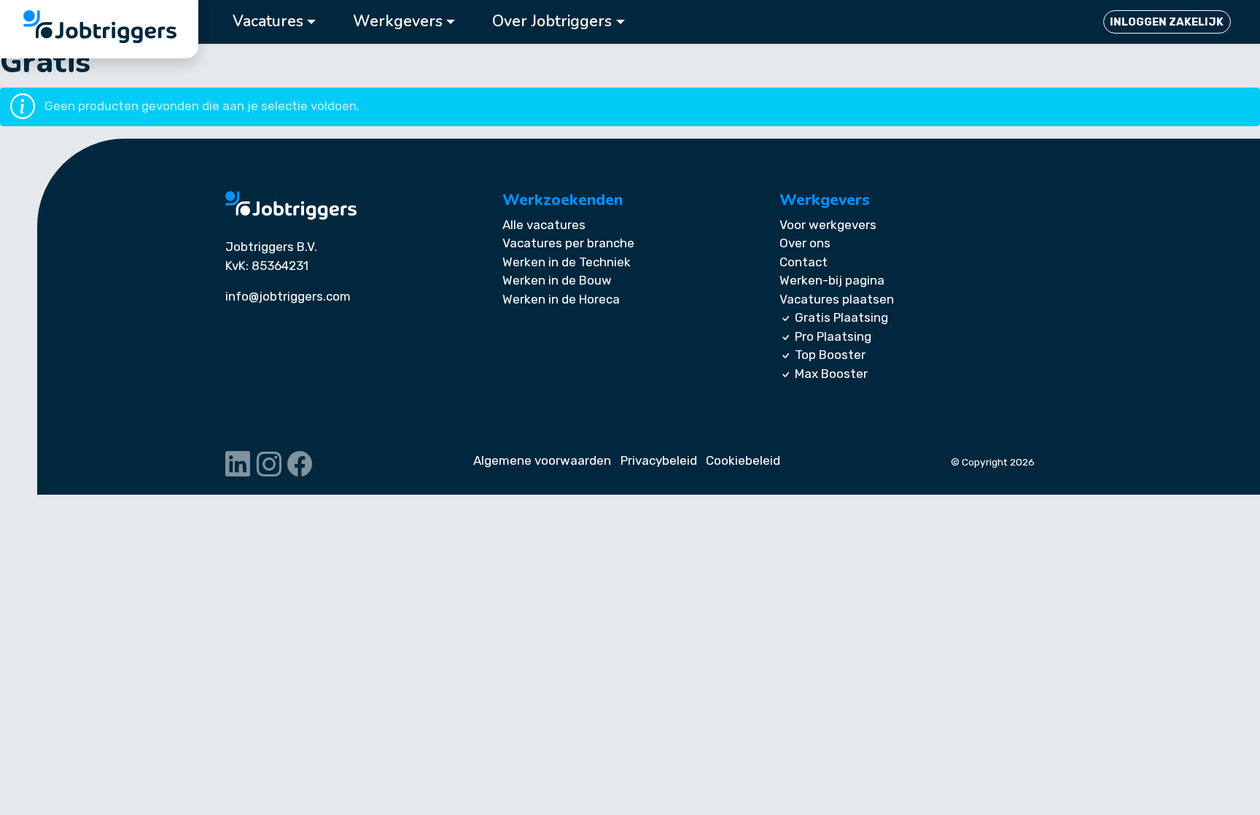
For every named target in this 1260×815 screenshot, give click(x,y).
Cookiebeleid (743, 460)
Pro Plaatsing (833, 336)
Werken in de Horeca (561, 299)
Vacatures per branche (568, 243)
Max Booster (831, 373)
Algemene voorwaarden (542, 460)
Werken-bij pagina (831, 280)
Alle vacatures (544, 224)
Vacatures (268, 21)
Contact (803, 262)
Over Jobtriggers (552, 21)
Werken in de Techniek (566, 262)
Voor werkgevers (827, 224)
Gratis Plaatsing (841, 317)
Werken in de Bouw (557, 280)
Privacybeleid (659, 460)
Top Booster (830, 354)
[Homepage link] (291, 205)
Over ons (805, 243)
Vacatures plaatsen (836, 299)
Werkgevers (398, 21)
